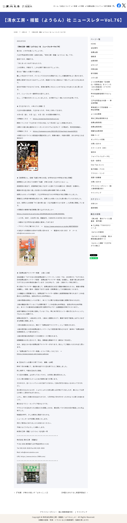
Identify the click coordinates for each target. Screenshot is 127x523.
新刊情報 (107, 6)
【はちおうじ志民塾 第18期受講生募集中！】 (101, 237)
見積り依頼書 (96, 177)
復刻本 (93, 152)
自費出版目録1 (96, 122)
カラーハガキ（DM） (99, 148)
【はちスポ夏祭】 (98, 232)
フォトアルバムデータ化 (100, 156)
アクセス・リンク (97, 173)
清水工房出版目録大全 (99, 118)
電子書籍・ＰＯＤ (98, 169)
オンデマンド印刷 (98, 139)
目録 (75, 6)
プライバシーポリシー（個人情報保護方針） (101, 187)
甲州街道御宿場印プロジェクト (101, 94)
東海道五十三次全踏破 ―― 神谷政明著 (101, 108)
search (113, 6)
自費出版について (94, 6)
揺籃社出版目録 (97, 131)
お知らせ (24, 32)
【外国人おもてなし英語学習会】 (73, 492)
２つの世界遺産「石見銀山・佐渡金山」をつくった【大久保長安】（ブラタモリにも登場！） (101, 86)
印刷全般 (94, 69)
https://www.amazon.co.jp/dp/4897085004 (61, 226)
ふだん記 (94, 77)
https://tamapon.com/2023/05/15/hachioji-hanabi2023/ (55, 131)
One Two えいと (97, 165)
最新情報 (94, 208)
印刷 (82, 6)
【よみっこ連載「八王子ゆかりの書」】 (101, 244)
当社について (65, 6)
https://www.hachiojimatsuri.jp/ (46, 119)
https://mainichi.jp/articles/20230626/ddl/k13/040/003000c (41, 214)
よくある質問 (96, 114)
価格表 (93, 56)
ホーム (56, 6)
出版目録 (94, 60)
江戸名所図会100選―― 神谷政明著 (101, 101)
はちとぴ (94, 65)
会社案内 (94, 48)
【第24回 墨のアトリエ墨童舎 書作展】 (101, 219)
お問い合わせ (96, 143)
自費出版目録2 (96, 126)
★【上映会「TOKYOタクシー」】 (101, 226)
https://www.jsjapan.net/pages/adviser (33, 354)
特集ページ (95, 135)
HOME (16, 32)
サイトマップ (96, 192)
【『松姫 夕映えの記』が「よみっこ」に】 (32, 492)
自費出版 (94, 52)
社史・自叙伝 (96, 160)
